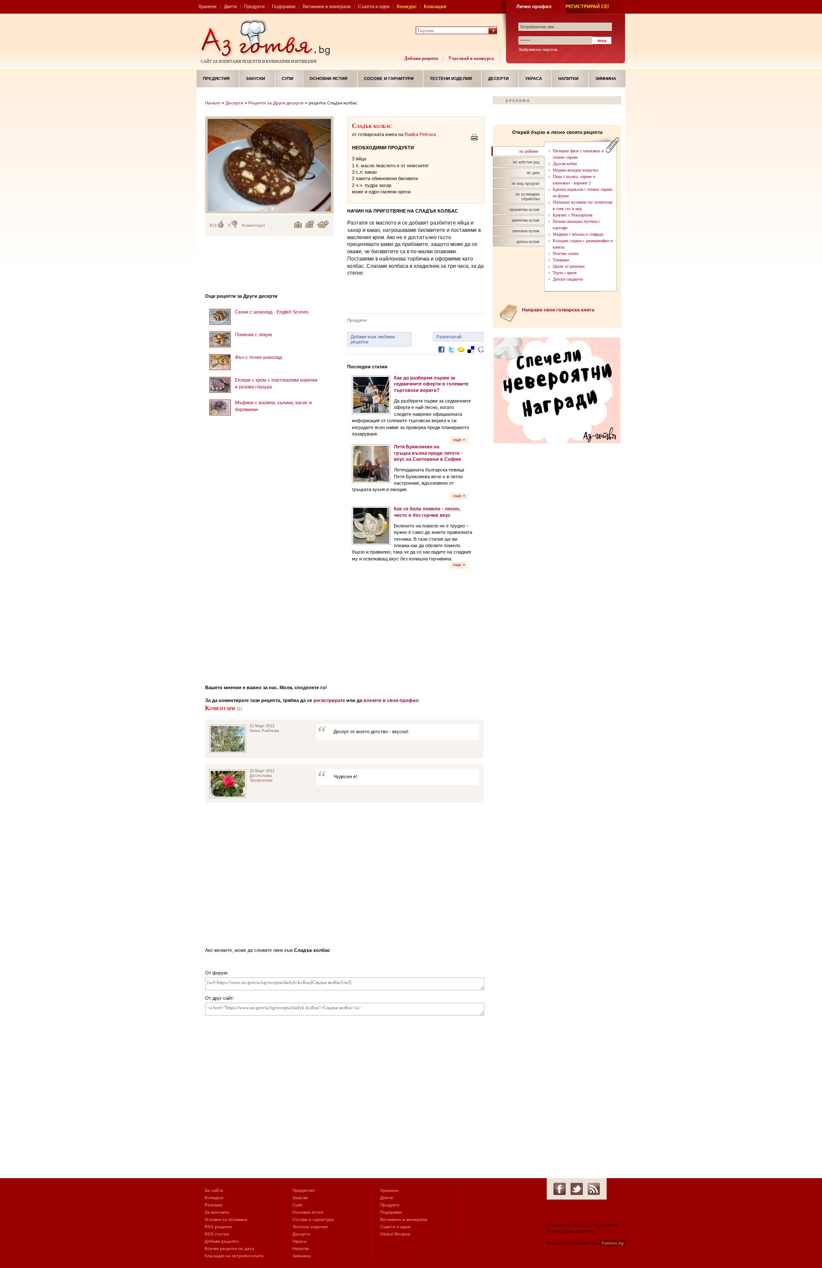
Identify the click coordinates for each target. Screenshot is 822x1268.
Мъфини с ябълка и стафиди (578, 234)
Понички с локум (253, 334)
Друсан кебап (565, 163)
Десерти (498, 78)
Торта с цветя (565, 272)
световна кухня (525, 230)
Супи (287, 78)
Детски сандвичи (568, 279)
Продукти (254, 6)
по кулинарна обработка (527, 196)
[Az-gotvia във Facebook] (559, 1188)
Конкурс (407, 6)
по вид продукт (525, 183)
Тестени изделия (451, 78)
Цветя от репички (568, 266)
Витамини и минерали (327, 6)
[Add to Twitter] (451, 356)
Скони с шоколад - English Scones (272, 311)
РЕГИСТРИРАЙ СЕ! (587, 6)
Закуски (255, 78)
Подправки (283, 6)
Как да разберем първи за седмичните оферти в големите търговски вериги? (431, 384)
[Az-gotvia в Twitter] (576, 1188)
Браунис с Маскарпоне (573, 215)
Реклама (214, 1205)
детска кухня (527, 241)
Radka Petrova (420, 134)
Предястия (216, 78)
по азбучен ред (526, 162)
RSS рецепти (218, 1226)
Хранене (207, 6)
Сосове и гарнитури (389, 78)
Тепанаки (561, 260)
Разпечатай (449, 336)
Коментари (253, 225)
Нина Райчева (264, 730)
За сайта (214, 1190)
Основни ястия (328, 78)
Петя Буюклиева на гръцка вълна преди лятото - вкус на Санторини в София (428, 453)
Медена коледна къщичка (575, 170)
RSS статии (217, 1234)
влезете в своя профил (391, 700)
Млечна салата (565, 253)
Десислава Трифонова (261, 777)
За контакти (217, 1212)
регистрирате (329, 700)
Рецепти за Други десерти (276, 103)
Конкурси (214, 1197)
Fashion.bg (613, 1243)
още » (459, 439)
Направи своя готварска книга (558, 309)
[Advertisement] (269, 547)
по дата (533, 172)
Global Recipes (395, 1234)
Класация (435, 6)
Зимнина (605, 78)
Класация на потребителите (234, 1255)
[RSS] (593, 1188)
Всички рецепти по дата (229, 1248)
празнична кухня (524, 209)
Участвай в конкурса (471, 58)
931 (213, 225)
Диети (230, 6)
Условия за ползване (226, 1219)
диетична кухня (525, 220)
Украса (533, 78)
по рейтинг (529, 151)
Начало (212, 103)
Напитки (568, 78)
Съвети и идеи (374, 6)
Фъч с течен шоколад (258, 357)
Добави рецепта (421, 58)
